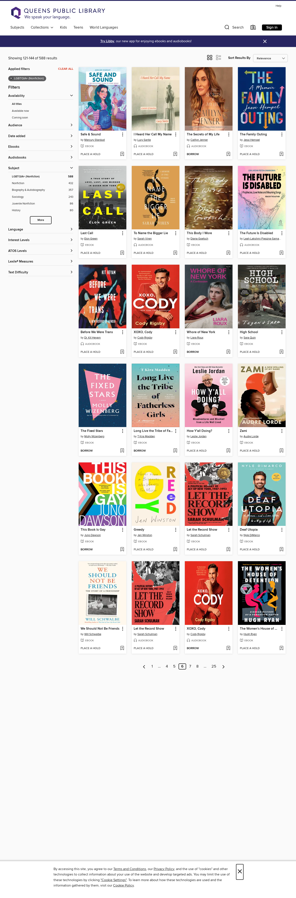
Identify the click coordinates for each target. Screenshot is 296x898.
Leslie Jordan (198, 436)
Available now (20, 111)
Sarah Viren (144, 238)
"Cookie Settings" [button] (114, 880)
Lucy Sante (144, 140)
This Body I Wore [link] (199, 233)
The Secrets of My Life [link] (203, 134)
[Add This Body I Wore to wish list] (228, 253)
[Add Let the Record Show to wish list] (228, 550)
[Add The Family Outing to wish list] (281, 154)
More (40, 220)
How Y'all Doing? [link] (199, 431)
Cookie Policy (123, 885)
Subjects (17, 27)
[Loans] (253, 28)
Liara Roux (196, 337)
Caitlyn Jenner (199, 140)
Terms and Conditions (129, 869)
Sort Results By (239, 58)
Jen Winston (144, 535)
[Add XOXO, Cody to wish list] (175, 352)
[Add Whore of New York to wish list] (228, 352)
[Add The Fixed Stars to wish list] (122, 451)
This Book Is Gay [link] (93, 530)
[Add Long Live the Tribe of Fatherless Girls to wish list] (175, 451)
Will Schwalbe (92, 634)
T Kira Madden (146, 436)
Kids (63, 27)
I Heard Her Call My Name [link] (153, 134)
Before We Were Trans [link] (97, 332)
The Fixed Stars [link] (92, 431)
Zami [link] (243, 431)
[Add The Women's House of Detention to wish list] (281, 648)
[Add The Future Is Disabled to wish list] (281, 253)
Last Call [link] (87, 233)
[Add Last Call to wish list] (122, 253)
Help (278, 6)
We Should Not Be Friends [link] (100, 629)
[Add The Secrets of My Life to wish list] (228, 154)
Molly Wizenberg (94, 436)
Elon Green (91, 238)
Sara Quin (250, 337)
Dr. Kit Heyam (92, 337)
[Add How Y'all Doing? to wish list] (228, 451)
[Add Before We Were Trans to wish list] (122, 352)
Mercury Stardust (94, 140)
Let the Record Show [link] (202, 530)
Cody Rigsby (144, 337)
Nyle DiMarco (252, 535)
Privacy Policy (164, 869)
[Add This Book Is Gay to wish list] (122, 550)
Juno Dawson (92, 535)
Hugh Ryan (250, 634)
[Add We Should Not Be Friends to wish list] (122, 648)
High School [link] (249, 332)
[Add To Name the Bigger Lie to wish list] (175, 253)
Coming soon (20, 117)
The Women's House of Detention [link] (260, 629)
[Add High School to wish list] (281, 352)
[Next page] (223, 666)
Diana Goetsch (199, 238)
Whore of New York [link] (201, 332)
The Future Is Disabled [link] (256, 233)
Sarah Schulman (200, 535)
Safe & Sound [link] (91, 134)
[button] (233, 28)
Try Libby (107, 41)
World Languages (104, 27)
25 (213, 666)
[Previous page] (144, 666)
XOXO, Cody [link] (143, 332)
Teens (78, 27)
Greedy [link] (139, 530)
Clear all (65, 69)
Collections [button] (40, 27)
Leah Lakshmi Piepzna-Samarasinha (262, 238)
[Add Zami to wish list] (281, 451)
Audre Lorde (251, 436)
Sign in (272, 27)
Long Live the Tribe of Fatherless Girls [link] (153, 431)
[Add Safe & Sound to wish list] (122, 154)
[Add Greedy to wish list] (175, 550)
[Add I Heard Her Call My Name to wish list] (175, 154)
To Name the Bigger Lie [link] (151, 233)
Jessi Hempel (252, 140)
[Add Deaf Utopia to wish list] (281, 550)
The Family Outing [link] (253, 134)
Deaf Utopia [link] (249, 530)
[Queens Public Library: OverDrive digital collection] (58, 13)
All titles (17, 104)
